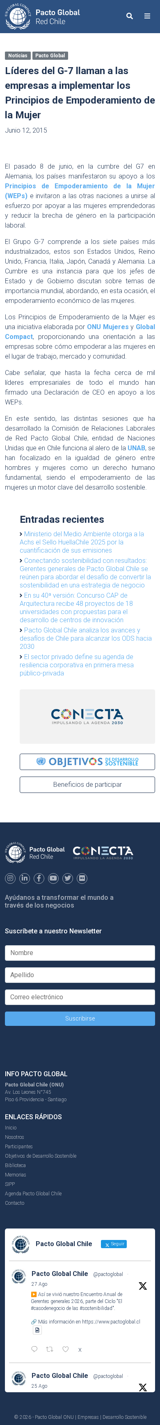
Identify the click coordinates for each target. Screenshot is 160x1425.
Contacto (14, 1203)
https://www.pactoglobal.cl (111, 1322)
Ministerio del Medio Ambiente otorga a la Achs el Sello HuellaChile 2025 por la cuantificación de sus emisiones (82, 542)
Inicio (10, 1128)
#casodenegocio (48, 1308)
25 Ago (39, 1386)
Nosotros (14, 1137)
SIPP (10, 1184)
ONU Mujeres (108, 327)
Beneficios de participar (87, 784)
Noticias (17, 56)
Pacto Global (50, 56)
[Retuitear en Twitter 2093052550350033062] (52, 1350)
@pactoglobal (108, 1274)
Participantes (19, 1146)
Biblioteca (15, 1165)
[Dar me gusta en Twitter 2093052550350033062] (68, 1350)
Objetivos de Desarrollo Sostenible (40, 1156)
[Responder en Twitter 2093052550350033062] (36, 1350)
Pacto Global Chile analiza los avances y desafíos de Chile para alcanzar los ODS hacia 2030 (86, 638)
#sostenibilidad (96, 1308)
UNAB (136, 448)
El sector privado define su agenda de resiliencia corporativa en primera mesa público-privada (77, 665)
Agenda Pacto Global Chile (33, 1194)
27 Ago (39, 1284)
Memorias (15, 1175)
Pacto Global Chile (60, 1274)
